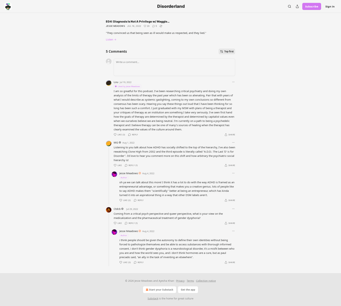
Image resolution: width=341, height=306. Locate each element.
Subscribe (311, 6)
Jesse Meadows (115, 26)
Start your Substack (161, 289)
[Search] (289, 6)
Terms (190, 280)
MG (116, 142)
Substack (153, 298)
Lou (116, 82)
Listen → (111, 39)
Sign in (330, 6)
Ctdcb (117, 209)
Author (124, 177)
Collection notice (206, 280)
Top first (229, 51)
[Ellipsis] (233, 82)
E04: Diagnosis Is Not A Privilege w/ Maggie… (138, 21)
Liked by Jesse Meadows (129, 86)
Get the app (188, 289)
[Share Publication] (297, 6)
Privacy (180, 280)
